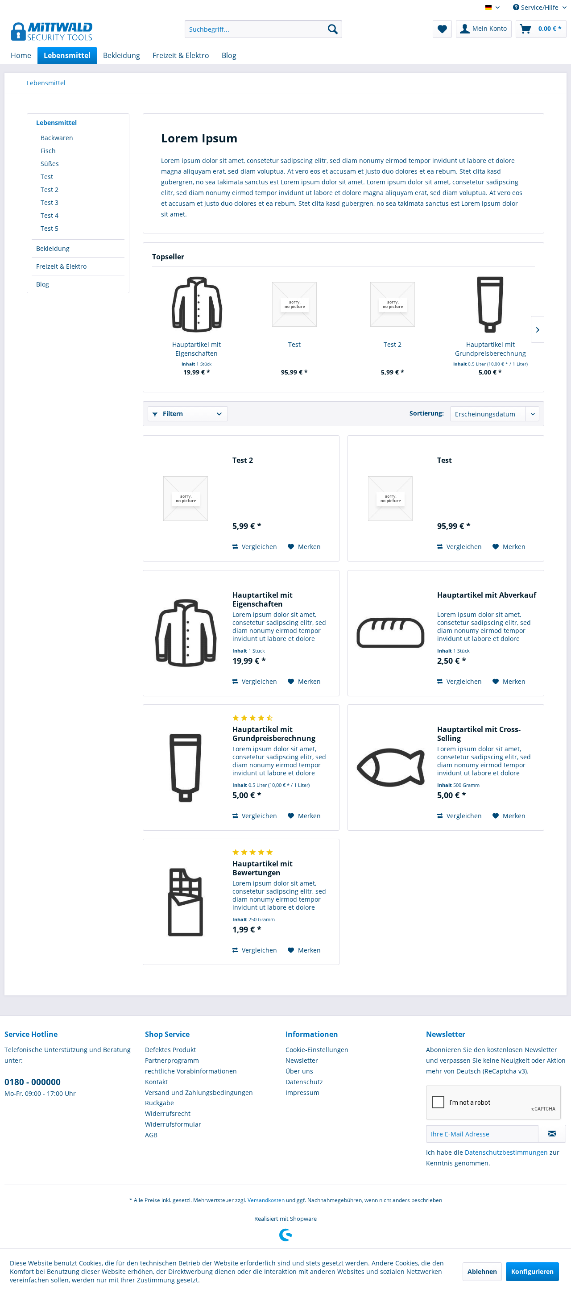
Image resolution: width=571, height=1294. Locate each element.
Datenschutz (304, 1082)
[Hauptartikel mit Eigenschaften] (196, 304)
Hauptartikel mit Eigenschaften (196, 349)
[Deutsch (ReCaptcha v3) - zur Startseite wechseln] (51, 31)
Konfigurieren (532, 1271)
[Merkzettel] (442, 29)
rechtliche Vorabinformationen (191, 1071)
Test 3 (49, 202)
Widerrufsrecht (167, 1113)
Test (47, 176)
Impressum (302, 1092)
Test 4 (49, 215)
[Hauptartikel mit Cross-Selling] (390, 767)
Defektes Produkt (170, 1049)
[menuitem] (263, 29)
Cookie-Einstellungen (317, 1049)
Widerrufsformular (173, 1124)
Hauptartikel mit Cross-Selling (479, 734)
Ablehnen (482, 1271)
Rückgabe (159, 1102)
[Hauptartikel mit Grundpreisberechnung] (490, 304)
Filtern (172, 413)
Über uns (299, 1071)
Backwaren (57, 137)
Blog (42, 284)
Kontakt (156, 1082)
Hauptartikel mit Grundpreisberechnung (490, 349)
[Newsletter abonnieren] (552, 1134)
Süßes (50, 163)
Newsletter (302, 1060)
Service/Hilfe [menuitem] (539, 7)
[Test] (294, 304)
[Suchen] (332, 29)
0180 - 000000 (32, 1082)
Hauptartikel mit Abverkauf (486, 595)
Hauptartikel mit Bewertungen (262, 868)
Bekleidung (53, 248)
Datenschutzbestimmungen (506, 1152)
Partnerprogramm (172, 1060)
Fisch (48, 150)
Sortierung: (427, 413)
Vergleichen (258, 546)
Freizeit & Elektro (61, 266)
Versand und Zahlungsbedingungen (199, 1092)
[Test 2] (392, 304)
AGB (151, 1135)
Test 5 (49, 228)
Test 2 (49, 189)
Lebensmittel (56, 122)
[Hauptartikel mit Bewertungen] (185, 902)
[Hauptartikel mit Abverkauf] (390, 633)
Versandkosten (266, 1200)
